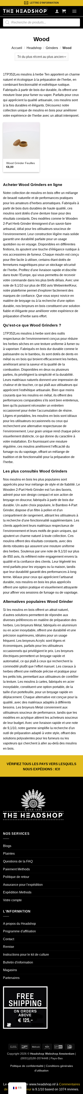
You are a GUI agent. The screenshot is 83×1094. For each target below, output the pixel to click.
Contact (8, 939)
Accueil (16, 48)
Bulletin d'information (18, 962)
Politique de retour (16, 877)
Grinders (52, 48)
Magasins (10, 970)
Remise (8, 946)
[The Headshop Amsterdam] (25, 11)
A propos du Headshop (19, 923)
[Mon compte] (57, 11)
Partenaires (11, 978)
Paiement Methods (16, 869)
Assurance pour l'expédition (23, 884)
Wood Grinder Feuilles (20, 163)
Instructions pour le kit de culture (26, 954)
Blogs (7, 846)
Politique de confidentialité (27, 1065)
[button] (64, 11)
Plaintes (9, 853)
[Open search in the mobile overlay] (41, 22)
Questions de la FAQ (18, 861)
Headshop (34, 48)
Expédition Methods (17, 892)
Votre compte (12, 900)
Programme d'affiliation (19, 931)
